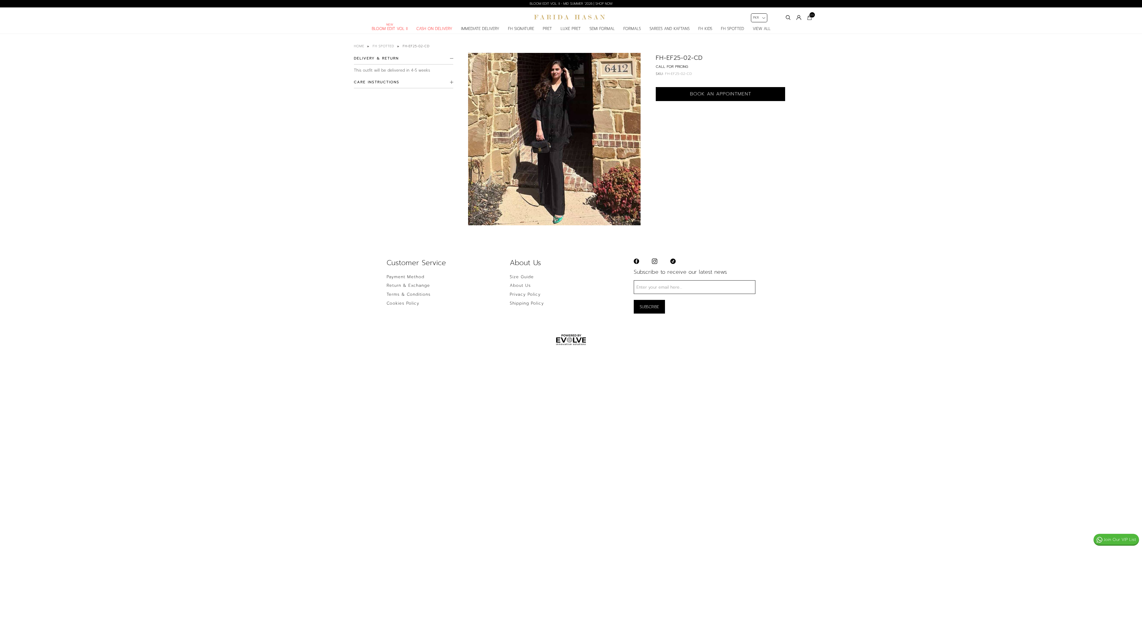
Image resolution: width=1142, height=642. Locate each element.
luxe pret (571, 29)
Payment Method (405, 277)
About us (520, 286)
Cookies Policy (403, 303)
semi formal (602, 29)
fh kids (705, 29)
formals (632, 29)
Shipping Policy (527, 303)
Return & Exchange (408, 286)
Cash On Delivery (434, 29)
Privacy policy (525, 295)
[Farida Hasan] (571, 17)
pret (547, 29)
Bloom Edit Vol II (390, 29)
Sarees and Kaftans (670, 29)
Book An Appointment (720, 93)
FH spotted (732, 29)
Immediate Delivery (480, 29)
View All (762, 29)
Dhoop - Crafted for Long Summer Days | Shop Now (571, 3)
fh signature (521, 29)
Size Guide (522, 277)
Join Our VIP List (1120, 539)
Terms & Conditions (409, 295)
